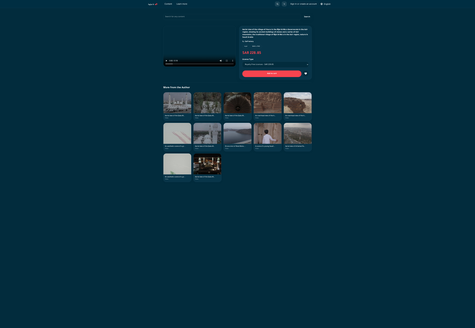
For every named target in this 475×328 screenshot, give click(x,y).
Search (307, 17)
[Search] (277, 3)
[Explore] (152, 3)
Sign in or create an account (303, 4)
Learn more (182, 4)
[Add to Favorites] (306, 73)
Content (168, 4)
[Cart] (284, 3)
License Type (247, 60)
